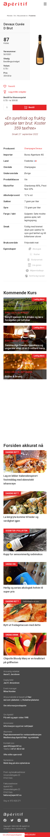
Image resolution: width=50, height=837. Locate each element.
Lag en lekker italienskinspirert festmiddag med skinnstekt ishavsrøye (20, 479)
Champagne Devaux (33, 148)
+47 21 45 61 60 (17, 749)
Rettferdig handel (37, 276)
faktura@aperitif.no (12, 795)
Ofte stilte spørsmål (12, 754)
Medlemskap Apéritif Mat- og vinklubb (21, 737)
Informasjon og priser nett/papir (18, 726)
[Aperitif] (15, 4)
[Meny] (45, 4)
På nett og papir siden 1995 (15, 717)
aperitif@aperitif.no (12, 746)
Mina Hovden (9, 691)
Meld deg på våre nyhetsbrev (16, 763)
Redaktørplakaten (30, 700)
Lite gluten (36, 265)
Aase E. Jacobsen (11, 674)
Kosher (37, 254)
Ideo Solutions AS (18, 829)
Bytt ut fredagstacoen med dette (22, 625)
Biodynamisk (36, 260)
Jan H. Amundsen (11, 683)
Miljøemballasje (37, 270)
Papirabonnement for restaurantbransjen (22, 735)
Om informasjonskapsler (15, 705)
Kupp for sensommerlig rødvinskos (22, 554)
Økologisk (37, 249)
